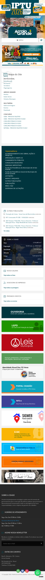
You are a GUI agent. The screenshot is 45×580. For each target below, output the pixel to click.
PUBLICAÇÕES (10, 183)
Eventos (6, 108)
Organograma (8, 88)
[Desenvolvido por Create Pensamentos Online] (41, 576)
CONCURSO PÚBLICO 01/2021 (12, 123)
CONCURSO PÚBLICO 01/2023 (12, 126)
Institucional (9, 79)
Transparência (11, 151)
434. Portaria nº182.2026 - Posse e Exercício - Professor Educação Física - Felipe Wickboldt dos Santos (22, 221)
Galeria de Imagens (9, 105)
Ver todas (7, 231)
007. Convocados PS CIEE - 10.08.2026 (17, 217)
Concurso (8, 114)
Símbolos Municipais (10, 99)
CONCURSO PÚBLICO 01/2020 (12, 121)
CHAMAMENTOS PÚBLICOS (14, 160)
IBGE (40, 262)
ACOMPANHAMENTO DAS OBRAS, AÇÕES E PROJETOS (20, 154)
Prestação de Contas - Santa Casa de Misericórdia (20, 214)
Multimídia (8, 103)
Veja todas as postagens (11, 288)
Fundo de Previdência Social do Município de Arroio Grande (21, 173)
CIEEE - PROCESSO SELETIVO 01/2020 (14, 119)
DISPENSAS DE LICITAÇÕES (14, 188)
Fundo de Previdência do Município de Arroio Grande (21, 168)
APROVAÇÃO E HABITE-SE (14, 158)
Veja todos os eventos (10, 301)
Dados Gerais (8, 97)
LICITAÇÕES (9, 176)
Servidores (7, 86)
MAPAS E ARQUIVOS (12, 178)
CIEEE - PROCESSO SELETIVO (12, 116)
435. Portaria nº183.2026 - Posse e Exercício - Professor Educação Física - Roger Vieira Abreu (22, 226)
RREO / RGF (9, 186)
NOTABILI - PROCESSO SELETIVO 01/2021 (16, 128)
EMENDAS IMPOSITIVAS (13, 165)
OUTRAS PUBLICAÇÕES (13, 181)
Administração (8, 81)
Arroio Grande (10, 92)
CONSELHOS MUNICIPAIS (14, 163)
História (6, 94)
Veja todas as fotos (9, 275)
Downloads (7, 110)
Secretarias (7, 83)
